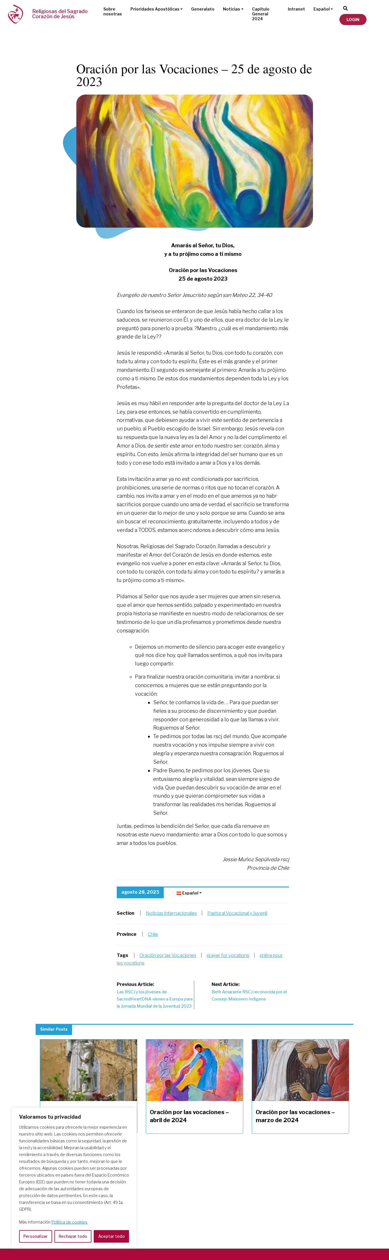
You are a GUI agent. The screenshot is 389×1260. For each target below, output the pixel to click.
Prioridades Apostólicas (154, 9)
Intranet (296, 9)
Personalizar (35, 1236)
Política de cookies (69, 1222)
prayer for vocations (228, 955)
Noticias (231, 9)
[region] (74, 1178)
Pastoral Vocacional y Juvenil (237, 913)
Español (322, 9)
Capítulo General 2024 (260, 14)
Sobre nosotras (112, 11)
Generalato (202, 9)
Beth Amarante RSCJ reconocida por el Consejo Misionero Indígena (249, 991)
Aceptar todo (111, 1236)
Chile (153, 934)
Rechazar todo (73, 1236)
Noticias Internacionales (171, 913)
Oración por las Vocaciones (168, 955)
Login (353, 19)
